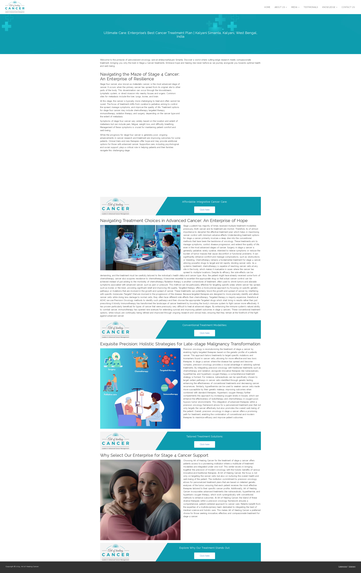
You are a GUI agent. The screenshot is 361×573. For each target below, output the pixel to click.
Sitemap (352, 566)
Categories (342, 566)
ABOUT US (280, 7)
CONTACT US (348, 7)
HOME (267, 7)
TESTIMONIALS (311, 7)
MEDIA (294, 7)
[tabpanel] (180, 270)
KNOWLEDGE (328, 7)
